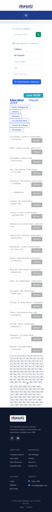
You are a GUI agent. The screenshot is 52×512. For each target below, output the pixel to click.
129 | (21, 394)
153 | (29, 402)
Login (12, 481)
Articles (31, 458)
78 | (15, 377)
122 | (25, 392)
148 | (39, 400)
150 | (16, 402)
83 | (34, 377)
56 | (33, 369)
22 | (42, 358)
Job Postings (33, 455)
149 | (12, 402)
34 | (18, 364)
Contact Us (32, 466)
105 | (20, 386)
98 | (24, 382)
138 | (29, 397)
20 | (35, 358)
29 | (34, 361)
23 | (11, 361)
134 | (12, 397)
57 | (37, 369)
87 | (15, 379)
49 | (42, 366)
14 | (14, 358)
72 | (26, 374)
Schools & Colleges (20, 125)
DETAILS (36, 140)
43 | (18, 366)
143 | (17, 400)
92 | (34, 379)
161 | (30, 405)
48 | (38, 366)
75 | (38, 374)
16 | (21, 358)
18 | (28, 358)
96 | (16, 382)
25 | (18, 361)
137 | (24, 397)
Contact (29, 507)
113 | (23, 389)
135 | (16, 397)
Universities (16, 130)
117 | (39, 389)
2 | (13, 356)
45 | (26, 366)
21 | (38, 358)
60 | (15, 372)
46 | (30, 366)
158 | (17, 405)
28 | (30, 361)
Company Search (17, 455)
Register (13, 485)
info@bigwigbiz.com (39, 485)
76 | (42, 374)
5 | (21, 356)
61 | (18, 372)
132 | (34, 394)
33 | (15, 364)
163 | (39, 405)
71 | (22, 374)
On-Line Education (19, 121)
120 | (17, 392)
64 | (30, 372)
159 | (21, 405)
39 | (37, 364)
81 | (26, 377)
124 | (33, 392)
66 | (38, 372)
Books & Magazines (20, 107)
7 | (26, 356)
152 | (24, 402)
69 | (15, 374)
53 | (22, 369)
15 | (17, 358)
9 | (32, 356)
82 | (30, 377)
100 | (31, 382)
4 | (18, 356)
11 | (38, 356)
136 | (20, 397)
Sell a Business (16, 462)
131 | (30, 394)
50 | (11, 369)
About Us (32, 462)
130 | (26, 394)
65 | (34, 372)
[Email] (18, 438)
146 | (30, 400)
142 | (12, 400)
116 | (35, 389)
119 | (12, 392)
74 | (34, 374)
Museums (16, 116)
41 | (11, 366)
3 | (15, 356)
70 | (19, 374)
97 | (20, 382)
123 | (29, 392)
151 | (20, 402)
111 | (15, 389)
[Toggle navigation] (26, 15)
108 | (34, 386)
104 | (16, 386)
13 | (11, 358)
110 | (11, 389)
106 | (25, 386)
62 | (22, 372)
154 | (33, 402)
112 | (19, 389)
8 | (29, 356)
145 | (26, 400)
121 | (21, 392)
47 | (34, 366)
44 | (22, 366)
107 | (29, 386)
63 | (26, 372)
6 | (23, 356)
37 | (30, 364)
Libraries (15, 112)
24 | (15, 361)
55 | (29, 369)
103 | (12, 386)
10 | (35, 356)
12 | (41, 356)
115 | (31, 389)
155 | (37, 402)
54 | (26, 369)
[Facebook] (12, 438)
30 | (37, 361)
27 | (26, 361)
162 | (34, 405)
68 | (11, 374)
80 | (23, 377)
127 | (12, 394)
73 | (30, 374)
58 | (41, 369)
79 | (19, 377)
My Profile (14, 489)
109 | (38, 386)
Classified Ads (15, 466)
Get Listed (14, 458)
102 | (40, 382)
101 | (36, 382)
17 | (24, 358)
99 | (27, 383)
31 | (41, 361)
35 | (22, 364)
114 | (27, 389)
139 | (33, 397)
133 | (38, 394)
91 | (30, 379)
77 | (11, 377)
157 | (12, 405)
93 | (38, 379)
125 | (38, 392)
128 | (17, 394)
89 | (23, 379)
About (22, 507)
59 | (11, 372)
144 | (21, 400)
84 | (38, 377)
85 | (42, 377)
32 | (11, 364)
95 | (12, 382)
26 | (22, 361)
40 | (41, 364)
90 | (27, 379)
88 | (19, 379)
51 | (14, 369)
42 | (15, 366)
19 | (31, 358)
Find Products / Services (28, 82)
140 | (38, 397)
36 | (26, 364)
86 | (11, 379)
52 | (18, 369)
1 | (11, 356)
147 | (35, 400)
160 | (26, 405)
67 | (42, 372)
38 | (33, 364)
